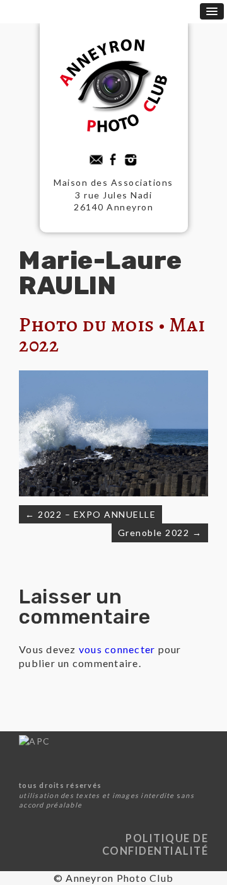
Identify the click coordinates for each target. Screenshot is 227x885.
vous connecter (117, 649)
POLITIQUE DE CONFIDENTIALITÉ (155, 844)
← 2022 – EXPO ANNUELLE (90, 514)
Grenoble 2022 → (160, 532)
